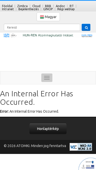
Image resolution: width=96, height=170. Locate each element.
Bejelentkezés (28, 9)
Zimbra (22, 6)
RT (72, 6)
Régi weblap (66, 9)
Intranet (8, 9)
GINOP (48, 9)
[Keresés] (86, 27)
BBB (48, 6)
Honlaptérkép (48, 129)
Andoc (60, 6)
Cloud (36, 6)
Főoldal (7, 6)
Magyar (50, 17)
